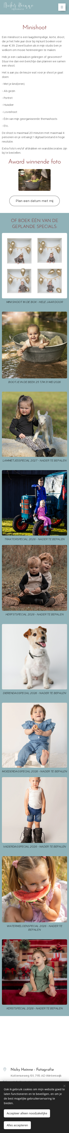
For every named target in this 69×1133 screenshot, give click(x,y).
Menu (62, 7)
